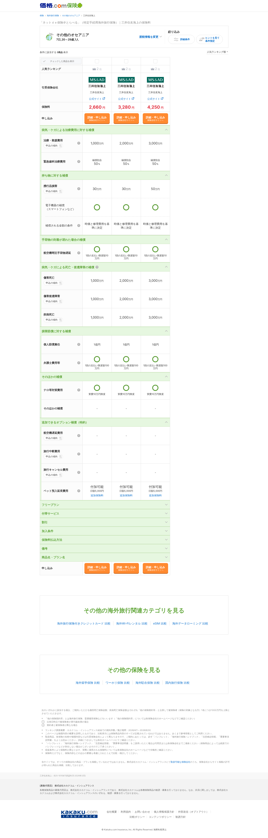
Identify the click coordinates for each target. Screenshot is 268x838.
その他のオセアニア (71, 15)
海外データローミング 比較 (190, 623)
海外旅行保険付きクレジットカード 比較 (83, 623)
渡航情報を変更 (148, 36)
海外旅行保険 (53, 15)
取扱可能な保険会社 (180, 762)
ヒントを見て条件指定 (212, 39)
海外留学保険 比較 (88, 682)
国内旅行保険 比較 (177, 682)
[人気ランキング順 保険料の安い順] (217, 52)
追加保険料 (97, 495)
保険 (42, 15)
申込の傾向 (52, 145)
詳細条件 (185, 39)
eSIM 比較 (160, 623)
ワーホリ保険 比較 (118, 682)
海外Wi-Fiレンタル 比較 (131, 623)
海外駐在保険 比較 (147, 682)
